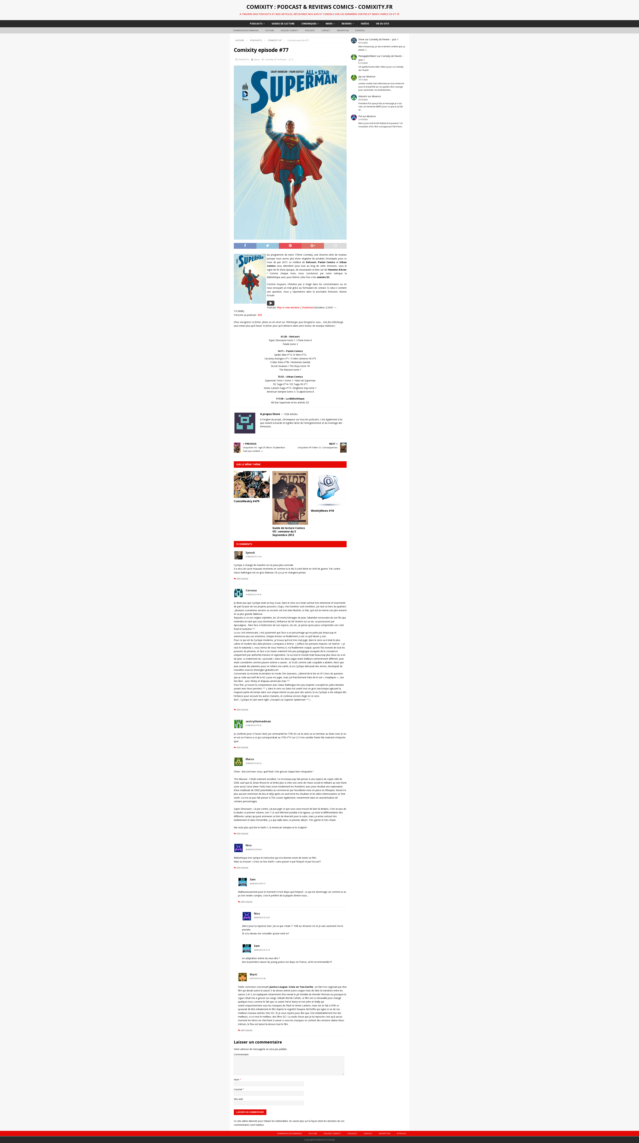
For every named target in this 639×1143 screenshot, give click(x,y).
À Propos (360, 30)
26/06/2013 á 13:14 (262, 950)
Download (308, 307)
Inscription (343, 30)
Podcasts (256, 23)
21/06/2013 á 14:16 (253, 594)
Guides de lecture (283, 23)
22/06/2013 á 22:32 (253, 763)
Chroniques (309, 23)
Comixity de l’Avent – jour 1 (383, 39)
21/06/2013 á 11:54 (253, 556)
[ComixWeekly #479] (252, 495)
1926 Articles (291, 414)
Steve (257, 59)
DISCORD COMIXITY (289, 30)
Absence (370, 76)
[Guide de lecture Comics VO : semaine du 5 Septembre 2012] (290, 522)
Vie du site (382, 23)
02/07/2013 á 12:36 (258, 978)
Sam (253, 879)
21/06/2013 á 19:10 (253, 725)
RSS (260, 314)
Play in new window (288, 307)
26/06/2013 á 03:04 (253, 849)
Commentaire (241, 1054)
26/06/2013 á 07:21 (258, 883)
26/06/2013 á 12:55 (262, 917)
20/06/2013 (243, 59)
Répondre (242, 578)
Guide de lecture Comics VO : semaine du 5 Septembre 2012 (288, 531)
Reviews (347, 23)
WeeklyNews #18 (322, 511)
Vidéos (365, 23)
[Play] (270, 303)
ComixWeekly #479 (246, 501)
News (329, 23)
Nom (237, 1079)
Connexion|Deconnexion (245, 30)
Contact (325, 30)
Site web (238, 1099)
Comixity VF (270, 59)
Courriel (238, 1089)
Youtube (269, 30)
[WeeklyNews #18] (329, 505)
